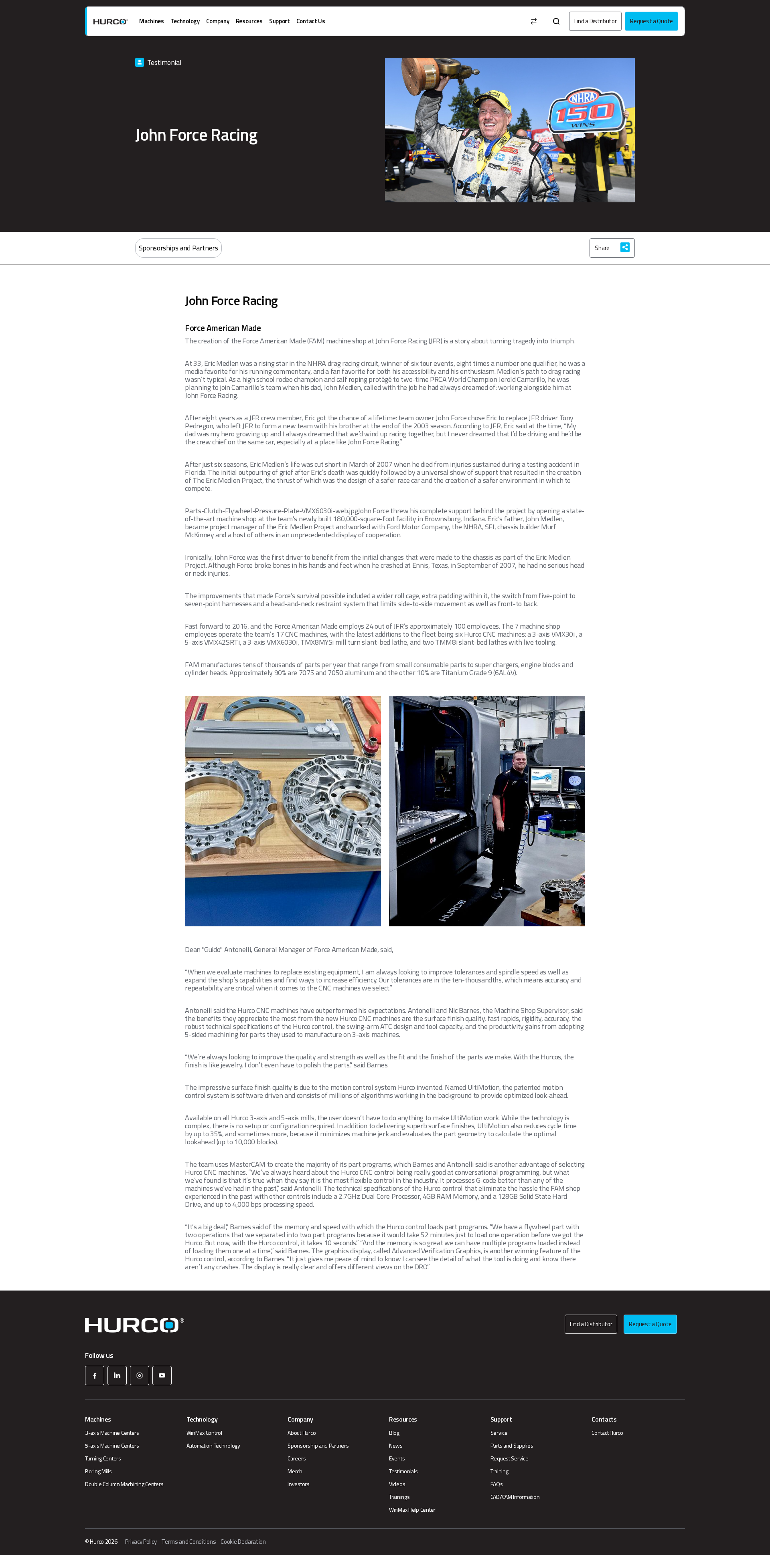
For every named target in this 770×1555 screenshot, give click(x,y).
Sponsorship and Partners (318, 1446)
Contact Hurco (607, 1433)
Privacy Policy (140, 1541)
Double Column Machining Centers (124, 1484)
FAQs (496, 1484)
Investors (298, 1484)
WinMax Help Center (412, 1510)
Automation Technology (213, 1446)
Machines (151, 21)
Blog (394, 1433)
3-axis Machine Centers (112, 1433)
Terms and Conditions (188, 1541)
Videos (397, 1484)
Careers (297, 1458)
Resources (249, 21)
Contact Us (310, 21)
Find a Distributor (595, 21)
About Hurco (302, 1433)
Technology (185, 21)
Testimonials (403, 1471)
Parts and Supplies (511, 1446)
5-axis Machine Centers (112, 1446)
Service (499, 1433)
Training (499, 1471)
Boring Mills (98, 1471)
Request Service (509, 1458)
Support (279, 21)
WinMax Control (204, 1433)
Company (217, 21)
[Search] (556, 21)
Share (602, 247)
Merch (295, 1471)
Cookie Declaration (243, 1541)
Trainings (399, 1497)
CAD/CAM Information (515, 1497)
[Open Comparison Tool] (533, 21)
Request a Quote (651, 21)
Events (397, 1458)
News (396, 1446)
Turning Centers (103, 1458)
